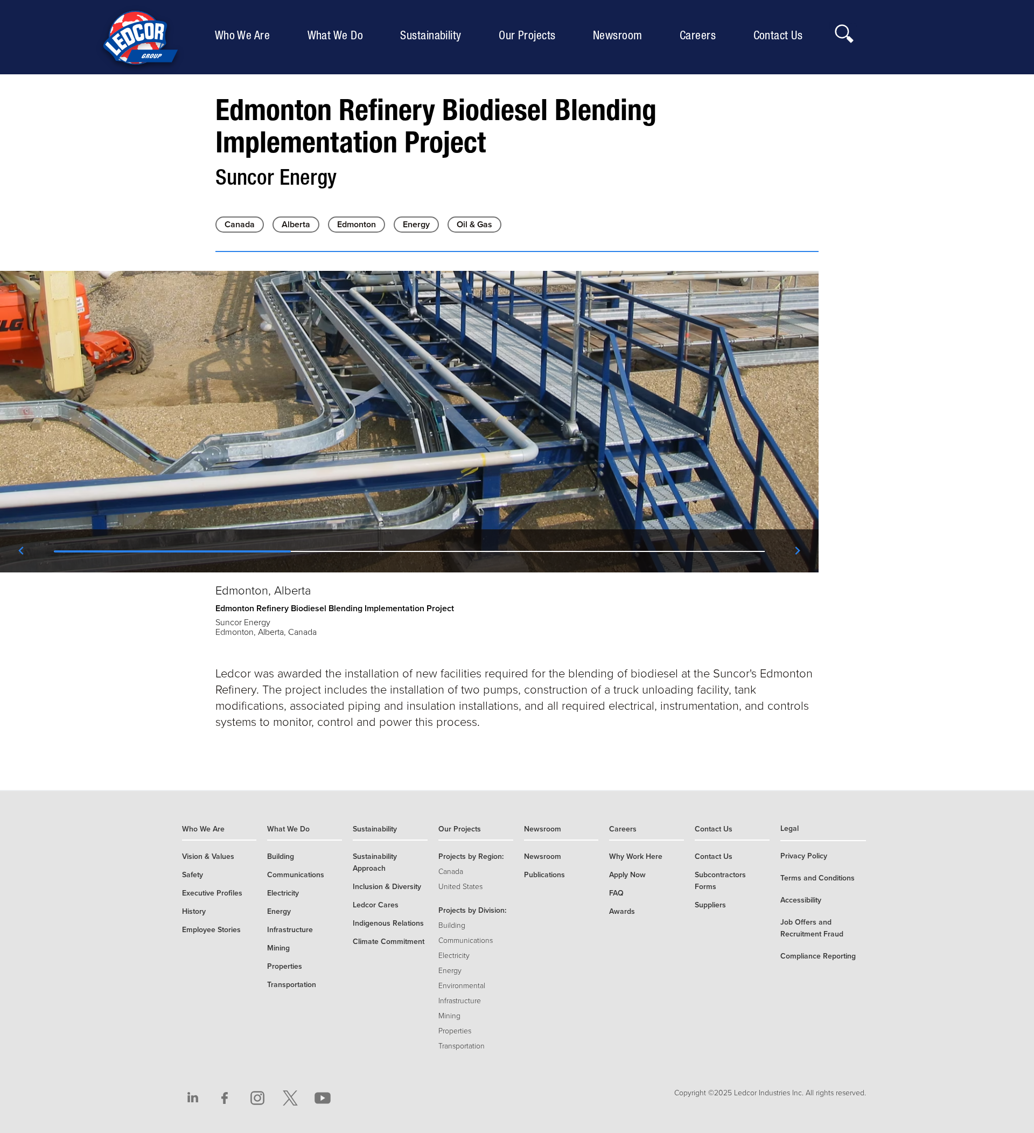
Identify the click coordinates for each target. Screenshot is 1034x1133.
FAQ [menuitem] (616, 893)
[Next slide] (797, 550)
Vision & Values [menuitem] (208, 856)
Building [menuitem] (280, 856)
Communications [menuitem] (295, 874)
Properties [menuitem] (284, 966)
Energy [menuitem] (279, 911)
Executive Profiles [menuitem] (212, 893)
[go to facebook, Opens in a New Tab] (225, 1098)
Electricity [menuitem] (283, 893)
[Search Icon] (843, 30)
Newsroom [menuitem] (620, 34)
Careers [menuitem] (700, 34)
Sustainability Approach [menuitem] (375, 862)
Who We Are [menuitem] (245, 34)
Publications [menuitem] (544, 874)
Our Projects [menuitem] (530, 34)
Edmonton (356, 224)
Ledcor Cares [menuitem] (376, 905)
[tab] (172, 551)
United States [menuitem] (460, 886)
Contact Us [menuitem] (780, 34)
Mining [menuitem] (278, 948)
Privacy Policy (803, 856)
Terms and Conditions (817, 878)
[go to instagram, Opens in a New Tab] (257, 1098)
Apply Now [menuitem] (627, 874)
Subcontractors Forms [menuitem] (720, 880)
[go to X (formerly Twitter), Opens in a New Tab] (290, 1098)
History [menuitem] (194, 911)
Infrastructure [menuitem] (290, 929)
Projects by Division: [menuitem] (472, 910)
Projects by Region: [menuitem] (471, 856)
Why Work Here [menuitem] (635, 856)
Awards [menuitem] (622, 911)
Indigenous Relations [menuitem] (388, 923)
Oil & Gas (474, 224)
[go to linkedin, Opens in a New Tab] (193, 1098)
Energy (416, 224)
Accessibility (800, 900)
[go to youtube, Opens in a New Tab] (322, 1098)
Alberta (296, 224)
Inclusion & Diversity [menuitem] (387, 886)
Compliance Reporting (818, 956)
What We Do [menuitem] (338, 34)
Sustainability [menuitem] (433, 34)
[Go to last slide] (21, 550)
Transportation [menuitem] (291, 984)
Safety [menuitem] (192, 874)
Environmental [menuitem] (461, 985)
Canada (240, 224)
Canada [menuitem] (450, 871)
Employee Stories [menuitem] (211, 929)
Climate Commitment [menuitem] (388, 941)
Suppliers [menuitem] (710, 905)
